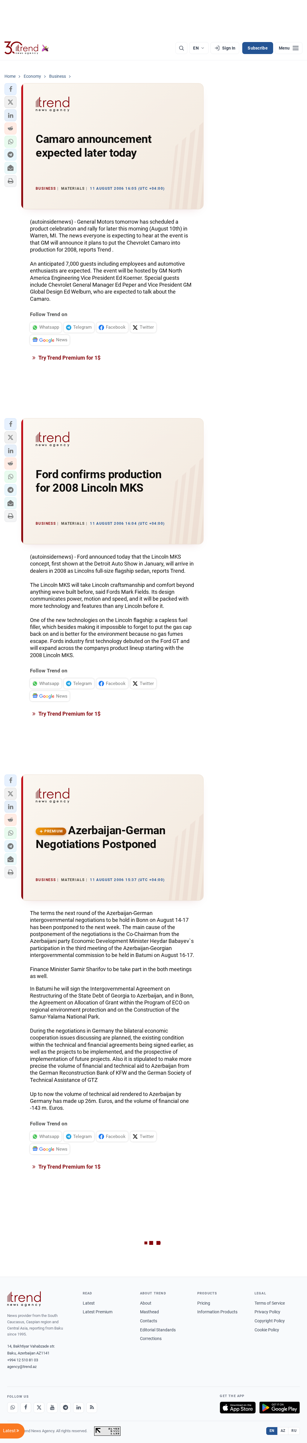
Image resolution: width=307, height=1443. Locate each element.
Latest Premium (97, 1311)
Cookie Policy (267, 1329)
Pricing (203, 1303)
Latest (89, 1303)
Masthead (149, 1311)
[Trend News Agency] (24, 1298)
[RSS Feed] (91, 1407)
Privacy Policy (267, 1311)
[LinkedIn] (78, 1407)
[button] (10, 89)
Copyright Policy (270, 1320)
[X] (39, 1407)
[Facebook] (25, 1407)
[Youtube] (52, 1407)
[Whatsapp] (12, 1407)
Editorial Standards (158, 1329)
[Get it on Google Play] (279, 1408)
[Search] (181, 48)
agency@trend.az (22, 1366)
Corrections (151, 1338)
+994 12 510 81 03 (22, 1360)
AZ (283, 1431)
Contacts (148, 1320)
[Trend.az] (26, 48)
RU (294, 1431)
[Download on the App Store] (238, 1408)
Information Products (217, 1311)
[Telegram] (65, 1407)
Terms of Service (270, 1303)
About (145, 1303)
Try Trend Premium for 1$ (68, 358)
